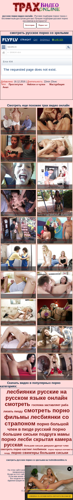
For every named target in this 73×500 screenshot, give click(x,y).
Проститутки (16, 84)
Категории (29, 25)
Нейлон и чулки (36, 84)
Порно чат (42, 25)
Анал (5, 87)
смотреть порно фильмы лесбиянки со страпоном (37, 417)
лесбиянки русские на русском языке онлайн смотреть (36, 398)
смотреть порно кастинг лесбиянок (24, 449)
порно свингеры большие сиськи (39, 453)
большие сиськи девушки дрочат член (46, 445)
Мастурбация (56, 84)
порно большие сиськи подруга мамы (36, 432)
